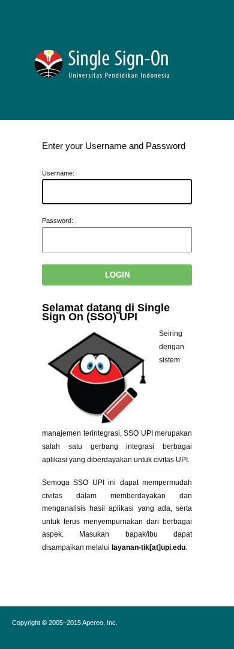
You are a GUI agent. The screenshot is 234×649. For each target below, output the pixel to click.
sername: (58, 173)
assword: (57, 220)
